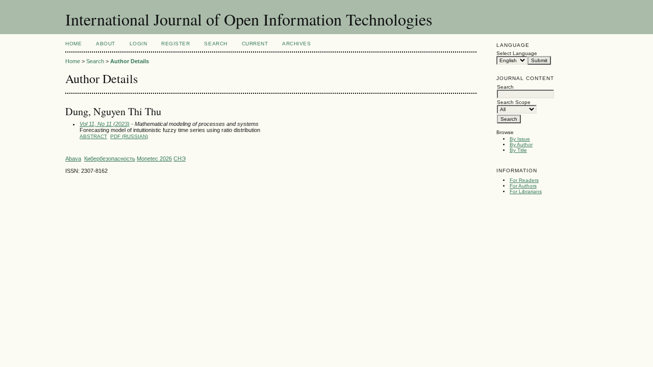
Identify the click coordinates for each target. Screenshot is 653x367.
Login (138, 43)
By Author (521, 144)
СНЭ (179, 158)
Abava (73, 158)
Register (175, 43)
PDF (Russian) (129, 136)
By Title (518, 150)
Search (215, 43)
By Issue (520, 139)
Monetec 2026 (154, 158)
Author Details (129, 61)
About (105, 43)
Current (255, 43)
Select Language (516, 53)
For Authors (523, 186)
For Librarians (526, 191)
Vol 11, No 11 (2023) (105, 124)
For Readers (524, 180)
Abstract (93, 136)
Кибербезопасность (109, 158)
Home (73, 43)
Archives (296, 43)
